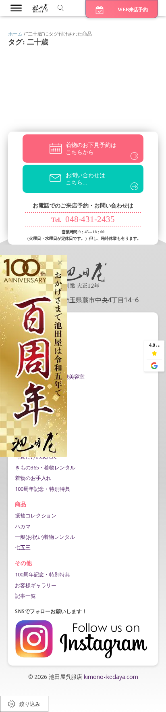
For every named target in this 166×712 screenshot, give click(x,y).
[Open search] (60, 8)
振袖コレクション (35, 515)
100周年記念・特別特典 (42, 488)
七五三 (23, 547)
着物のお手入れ (33, 478)
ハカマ (23, 526)
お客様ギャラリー (35, 585)
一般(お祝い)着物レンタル (45, 536)
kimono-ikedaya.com (111, 677)
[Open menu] (16, 8)
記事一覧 (25, 595)
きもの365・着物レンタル (45, 467)
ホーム (15, 33)
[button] (121, 9)
